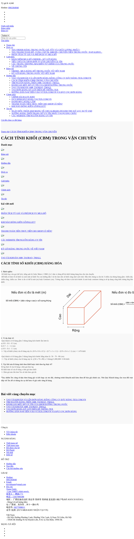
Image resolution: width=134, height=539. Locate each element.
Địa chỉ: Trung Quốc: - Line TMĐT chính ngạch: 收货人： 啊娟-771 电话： (17, 492)
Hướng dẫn (5, 163)
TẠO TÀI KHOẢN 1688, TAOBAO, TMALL (31, 87)
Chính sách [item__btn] (11, 94)
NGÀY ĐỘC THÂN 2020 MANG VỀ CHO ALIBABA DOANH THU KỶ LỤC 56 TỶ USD (52, 111)
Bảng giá (5, 154)
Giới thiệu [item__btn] (10, 57)
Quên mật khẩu (7, 26)
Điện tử (9, 455)
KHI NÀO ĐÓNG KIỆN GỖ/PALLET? (29, 106)
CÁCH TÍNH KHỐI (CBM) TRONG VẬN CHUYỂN (35, 80)
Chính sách (5, 190)
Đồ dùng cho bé (13, 448)
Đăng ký (4, 31)
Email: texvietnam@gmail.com (16, 483)
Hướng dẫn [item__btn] (11, 76)
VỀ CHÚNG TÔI (19, 66)
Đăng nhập (5, 28)
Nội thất (9, 452)
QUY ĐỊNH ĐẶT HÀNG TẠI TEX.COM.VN (32, 99)
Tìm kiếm (5, 40)
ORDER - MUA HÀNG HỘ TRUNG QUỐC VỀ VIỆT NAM (38, 71)
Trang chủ (10, 45)
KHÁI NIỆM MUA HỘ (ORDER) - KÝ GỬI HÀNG (34, 59)
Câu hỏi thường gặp (14, 468)
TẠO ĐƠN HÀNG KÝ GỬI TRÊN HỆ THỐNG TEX (35, 90)
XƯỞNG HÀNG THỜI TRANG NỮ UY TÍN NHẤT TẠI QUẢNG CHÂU (44, 113)
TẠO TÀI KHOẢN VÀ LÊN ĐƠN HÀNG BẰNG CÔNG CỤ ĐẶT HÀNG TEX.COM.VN (51, 78)
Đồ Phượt (10, 450)
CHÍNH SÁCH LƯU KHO (23, 97)
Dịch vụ (4, 172)
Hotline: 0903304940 (11, 478)
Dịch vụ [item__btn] (9, 47)
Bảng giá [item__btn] (10, 68)
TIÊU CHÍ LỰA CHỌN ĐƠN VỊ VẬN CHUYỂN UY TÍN (37, 61)
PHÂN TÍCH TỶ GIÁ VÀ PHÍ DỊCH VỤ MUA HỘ (34, 54)
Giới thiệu (5, 181)
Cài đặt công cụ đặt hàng (11, 120)
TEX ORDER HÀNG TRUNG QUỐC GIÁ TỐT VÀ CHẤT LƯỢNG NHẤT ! (46, 50)
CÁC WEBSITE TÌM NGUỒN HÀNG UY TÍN (32, 116)
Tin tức (4, 199)
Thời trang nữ (12, 443)
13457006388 (18, 497)
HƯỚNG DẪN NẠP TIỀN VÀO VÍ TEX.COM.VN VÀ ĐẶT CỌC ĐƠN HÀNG (47, 92)
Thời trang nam (12, 445)
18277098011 (19, 507)
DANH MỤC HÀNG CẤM (23, 101)
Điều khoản (11, 434)
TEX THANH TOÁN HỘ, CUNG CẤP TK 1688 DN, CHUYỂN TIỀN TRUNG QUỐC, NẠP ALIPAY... (57, 52)
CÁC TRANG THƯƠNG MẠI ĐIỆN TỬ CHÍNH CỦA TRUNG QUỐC (43, 64)
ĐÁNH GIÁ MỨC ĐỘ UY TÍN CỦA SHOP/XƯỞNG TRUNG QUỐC (42, 85)
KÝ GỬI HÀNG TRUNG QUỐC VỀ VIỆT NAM (33, 73)
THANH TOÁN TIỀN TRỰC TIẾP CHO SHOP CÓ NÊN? (37, 104)
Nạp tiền (9, 466)
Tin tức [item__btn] (9, 109)
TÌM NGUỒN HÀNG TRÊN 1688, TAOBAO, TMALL (36, 83)
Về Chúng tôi (12, 432)
